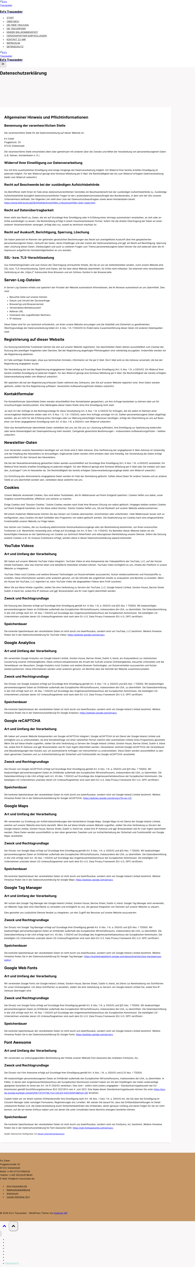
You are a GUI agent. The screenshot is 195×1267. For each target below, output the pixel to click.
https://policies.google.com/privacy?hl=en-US (107, 798)
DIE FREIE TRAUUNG (18, 25)
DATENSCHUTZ (15, 46)
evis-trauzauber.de (17, 1186)
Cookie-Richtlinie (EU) (18, 1197)
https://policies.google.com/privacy (86, 635)
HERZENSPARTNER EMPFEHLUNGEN (27, 36)
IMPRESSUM (13, 43)
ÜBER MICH (13, 21)
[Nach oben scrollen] (4, 1226)
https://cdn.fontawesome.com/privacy (93, 1128)
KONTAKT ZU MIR (16, 39)
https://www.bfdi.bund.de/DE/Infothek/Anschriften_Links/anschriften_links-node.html (49, 202)
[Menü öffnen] (3, 64)
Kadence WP (61, 1213)
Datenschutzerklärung (18, 1190)
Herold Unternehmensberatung (51, 1134)
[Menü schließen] (0, 1233)
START (10, 18)
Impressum (12, 1193)
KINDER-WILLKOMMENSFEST (22, 32)
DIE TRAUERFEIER (16, 28)
